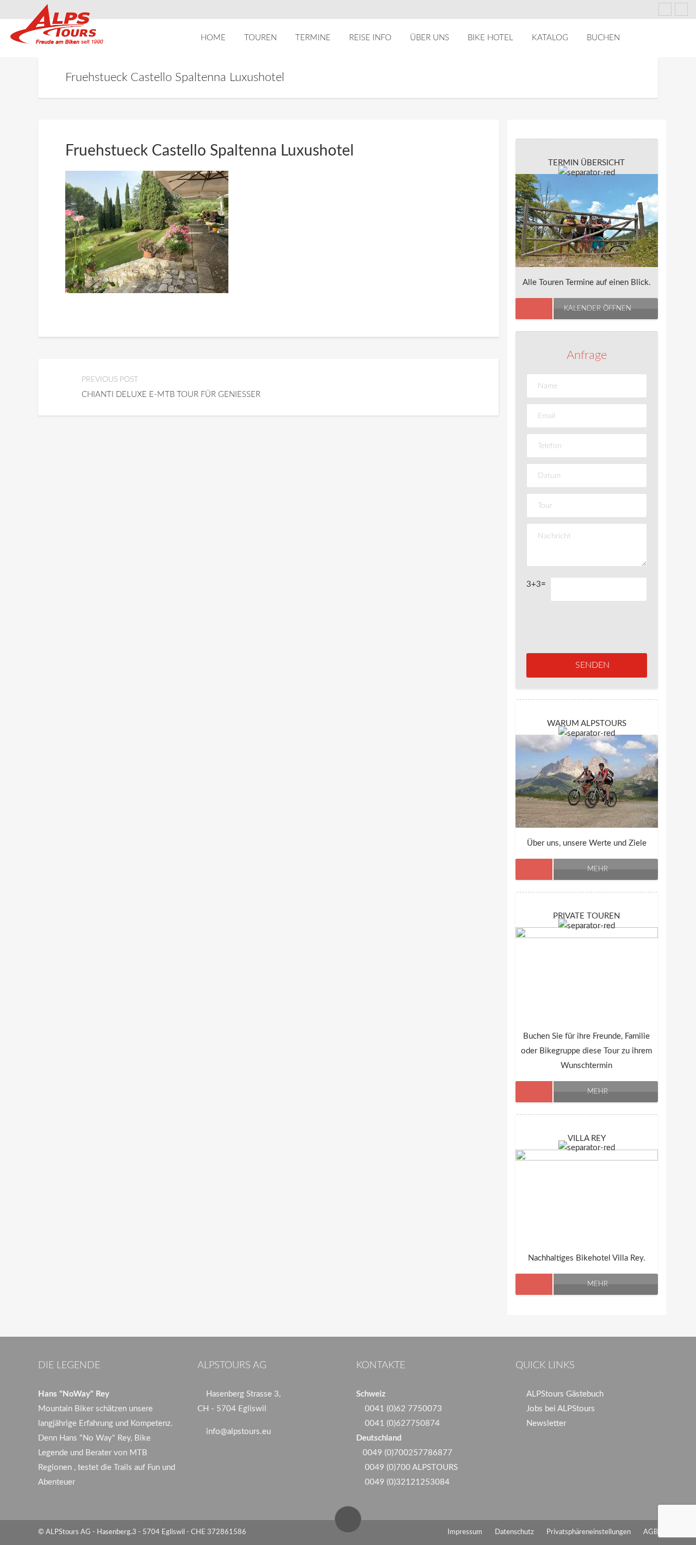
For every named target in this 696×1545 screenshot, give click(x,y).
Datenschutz (514, 1532)
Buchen (603, 38)
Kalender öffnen (597, 308)
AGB (650, 1532)
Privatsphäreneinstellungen (588, 1532)
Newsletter (546, 1423)
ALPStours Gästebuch (565, 1394)
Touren (260, 38)
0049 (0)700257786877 (407, 1453)
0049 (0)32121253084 (407, 1482)
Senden (592, 665)
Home (213, 38)
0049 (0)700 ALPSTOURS (411, 1467)
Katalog (550, 38)
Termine (313, 38)
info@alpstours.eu (238, 1432)
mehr (597, 869)
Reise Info (370, 38)
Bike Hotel (490, 38)
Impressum (465, 1532)
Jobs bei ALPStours (560, 1409)
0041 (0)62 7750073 (403, 1409)
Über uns (429, 38)
